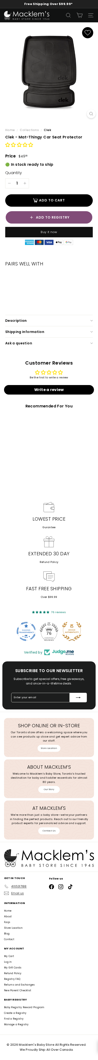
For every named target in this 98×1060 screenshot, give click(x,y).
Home (10, 130)
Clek (47, 130)
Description (16, 320)
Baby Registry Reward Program (24, 1007)
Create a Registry (15, 1013)
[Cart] (79, 15)
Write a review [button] (49, 389)
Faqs (7, 922)
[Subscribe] (78, 697)
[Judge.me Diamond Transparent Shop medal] (26, 631)
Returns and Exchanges (19, 985)
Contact (9, 939)
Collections (29, 130)
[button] (19, 145)
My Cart (9, 956)
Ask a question (18, 343)
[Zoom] (91, 113)
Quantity (13, 173)
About (8, 916)
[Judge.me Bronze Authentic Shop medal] (71, 631)
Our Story (49, 789)
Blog (7, 933)
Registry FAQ (12, 979)
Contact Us (49, 830)
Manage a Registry (16, 1024)
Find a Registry (14, 1019)
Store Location (49, 748)
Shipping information (24, 331)
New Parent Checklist (17, 990)
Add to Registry (52, 217)
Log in (8, 962)
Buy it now (49, 232)
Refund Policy (49, 562)
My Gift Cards (13, 967)
